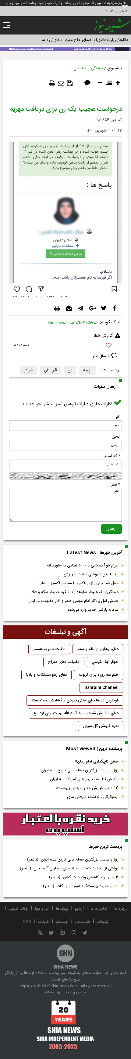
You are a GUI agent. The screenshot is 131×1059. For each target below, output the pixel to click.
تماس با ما (99, 908)
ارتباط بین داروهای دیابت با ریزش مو (88, 574)
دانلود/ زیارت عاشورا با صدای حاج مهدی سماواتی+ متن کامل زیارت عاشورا (68, 40)
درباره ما (120, 908)
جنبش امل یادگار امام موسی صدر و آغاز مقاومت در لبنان (73, 601)
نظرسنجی (82, 922)
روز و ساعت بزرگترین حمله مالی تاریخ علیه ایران (80, 770)
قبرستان (50, 370)
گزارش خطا (103, 336)
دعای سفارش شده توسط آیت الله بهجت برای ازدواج (76, 713)
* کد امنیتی (110, 456)
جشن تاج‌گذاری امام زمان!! (96, 761)
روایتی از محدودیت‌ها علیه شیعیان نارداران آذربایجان (69, 868)
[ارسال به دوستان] (61, 83)
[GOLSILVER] (65, 824)
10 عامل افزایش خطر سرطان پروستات (87, 788)
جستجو (62, 922)
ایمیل (116, 436)
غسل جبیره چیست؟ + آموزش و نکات (81, 886)
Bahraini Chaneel (101, 687)
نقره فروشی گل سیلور (101, 726)
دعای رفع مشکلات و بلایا (46, 674)
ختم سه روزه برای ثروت (99, 674)
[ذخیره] (70, 83)
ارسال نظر (101, 356)
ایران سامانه (53, 992)
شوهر (28, 370)
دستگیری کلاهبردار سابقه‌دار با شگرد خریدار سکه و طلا (75, 592)
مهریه (87, 370)
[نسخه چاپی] (52, 83)
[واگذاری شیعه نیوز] (65, 48)
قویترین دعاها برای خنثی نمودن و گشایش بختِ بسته (75, 700)
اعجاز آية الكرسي (105, 662)
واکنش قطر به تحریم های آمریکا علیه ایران (84, 779)
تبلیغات (102, 922)
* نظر (116, 484)
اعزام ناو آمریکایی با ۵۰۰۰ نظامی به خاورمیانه (83, 565)
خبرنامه (43, 922)
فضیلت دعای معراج (64, 662)
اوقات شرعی (18, 908)
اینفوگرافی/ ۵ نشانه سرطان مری (93, 797)
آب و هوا (42, 908)
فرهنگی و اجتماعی (88, 68)
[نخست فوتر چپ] (65, 1024)
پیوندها (62, 908)
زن (70, 370)
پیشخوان (114, 68)
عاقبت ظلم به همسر (49, 649)
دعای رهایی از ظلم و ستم (98, 649)
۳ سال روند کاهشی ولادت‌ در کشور (84, 877)
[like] (65, 346)
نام (118, 417)
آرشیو (79, 908)
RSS (27, 922)
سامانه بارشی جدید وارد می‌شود (93, 609)
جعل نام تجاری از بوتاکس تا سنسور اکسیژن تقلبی (78, 583)
